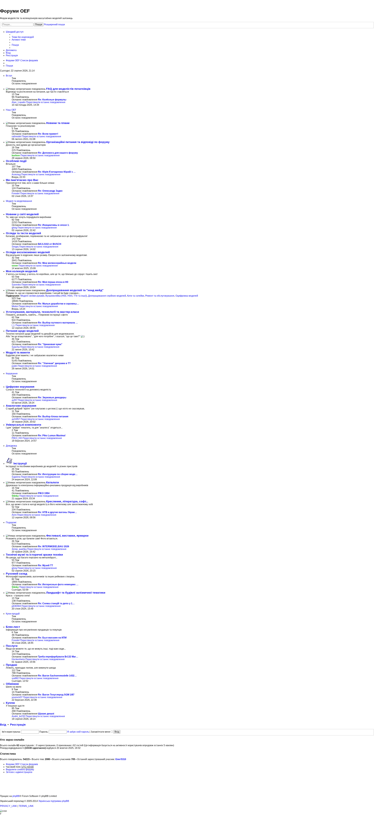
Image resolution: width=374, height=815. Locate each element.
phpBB (16, 796)
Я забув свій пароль (78, 732)
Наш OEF (11, 110)
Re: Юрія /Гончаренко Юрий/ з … (57, 172)
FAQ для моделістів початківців (68, 88)
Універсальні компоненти (23, 424)
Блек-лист (13, 626)
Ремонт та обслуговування (159, 296)
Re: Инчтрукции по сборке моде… (58, 474)
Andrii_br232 (18, 716)
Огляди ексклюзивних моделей (28, 252)
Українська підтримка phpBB (53, 801)
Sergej (15, 246)
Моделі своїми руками (32, 296)
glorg (14, 227)
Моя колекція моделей (21, 271)
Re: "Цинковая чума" (50, 344)
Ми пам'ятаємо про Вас (22, 180)
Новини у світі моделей (22, 214)
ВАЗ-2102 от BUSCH (49, 244)
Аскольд (16, 174)
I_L (13, 325)
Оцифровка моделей (186, 296)
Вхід (3, 724)
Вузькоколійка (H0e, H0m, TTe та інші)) (66, 296)
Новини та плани (58, 123)
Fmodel (16, 193)
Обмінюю (12, 683)
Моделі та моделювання (19, 201)
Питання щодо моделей (22, 330)
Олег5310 (120, 759)
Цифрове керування (20, 386)
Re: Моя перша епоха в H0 (53, 282)
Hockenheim (18, 659)
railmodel (16, 136)
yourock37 (17, 697)
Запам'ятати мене (101, 732)
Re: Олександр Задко (50, 191)
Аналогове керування (21, 405)
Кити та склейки (135, 296)
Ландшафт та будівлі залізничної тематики (75, 592)
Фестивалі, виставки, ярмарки (67, 535)
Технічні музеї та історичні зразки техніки (34, 554)
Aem (14, 515)
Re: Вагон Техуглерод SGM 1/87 (56, 694)
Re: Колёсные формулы (52, 99)
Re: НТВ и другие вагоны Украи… (57, 512)
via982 (15, 678)
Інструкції (20, 463)
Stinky (15, 496)
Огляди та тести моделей (23, 233)
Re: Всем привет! (48, 134)
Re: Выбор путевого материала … (58, 322)
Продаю (11, 664)
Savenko (16, 284)
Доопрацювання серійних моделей (107, 296)
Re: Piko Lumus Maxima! (51, 435)
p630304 (16, 606)
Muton (15, 306)
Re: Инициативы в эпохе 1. (53, 225)
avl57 (14, 400)
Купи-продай (13, 613)
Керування (12, 373)
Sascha (16, 347)
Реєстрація (18, 724)
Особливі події (16, 161)
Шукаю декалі (46, 713)
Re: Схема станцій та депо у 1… (56, 603)
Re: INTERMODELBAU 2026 (53, 546)
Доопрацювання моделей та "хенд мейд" (74, 290)
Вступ (9, 75)
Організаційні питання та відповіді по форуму (78, 142)
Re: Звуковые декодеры (52, 397)
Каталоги (52, 482)
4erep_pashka (19, 549)
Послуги (12, 645)
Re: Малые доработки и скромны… (58, 303)
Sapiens (16, 477)
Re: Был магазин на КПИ (52, 637)
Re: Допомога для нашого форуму (58, 153)
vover (15, 265)
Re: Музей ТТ (45, 565)
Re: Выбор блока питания (53, 416)
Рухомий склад (16, 573)
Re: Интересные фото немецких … (58, 584)
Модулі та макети (18, 352)
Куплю (10, 702)
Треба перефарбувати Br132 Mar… (58, 656)
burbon (16, 155)
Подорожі (11, 522)
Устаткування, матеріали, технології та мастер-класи (42, 311)
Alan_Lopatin (19, 102)
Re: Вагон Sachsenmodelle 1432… (57, 675)
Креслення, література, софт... (67, 501)
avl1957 (16, 419)
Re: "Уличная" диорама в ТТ (54, 363)
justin (14, 366)
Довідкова (11, 445)
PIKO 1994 (44, 493)
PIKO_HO (17, 438)
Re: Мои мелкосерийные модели (57, 263)
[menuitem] (23, 37)
